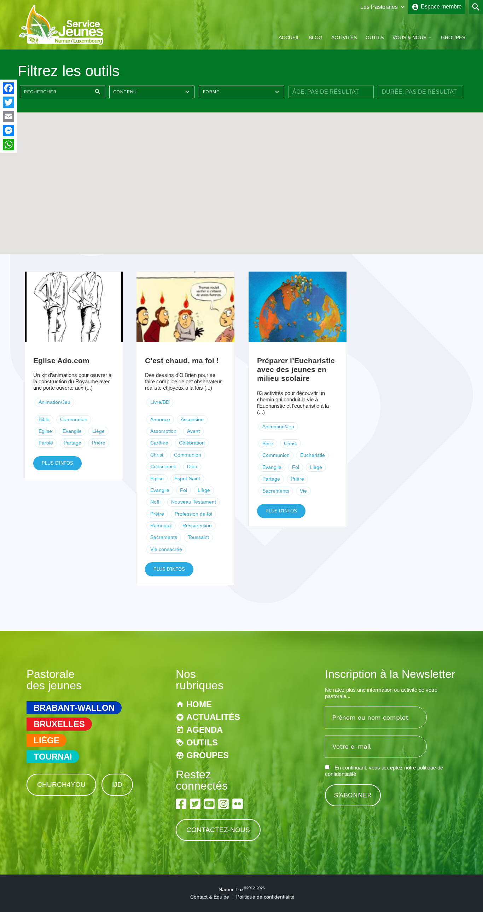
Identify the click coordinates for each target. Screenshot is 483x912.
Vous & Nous (409, 37)
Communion (73, 419)
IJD (117, 784)
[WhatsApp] (8, 145)
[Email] (8, 116)
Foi (183, 490)
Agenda (204, 729)
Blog (315, 37)
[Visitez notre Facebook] (181, 803)
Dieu (192, 466)
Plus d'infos (57, 463)
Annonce (160, 419)
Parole (46, 443)
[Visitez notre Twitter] (195, 803)
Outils (375, 37)
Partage (72, 443)
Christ (156, 455)
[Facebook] (8, 88)
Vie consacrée (166, 549)
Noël (155, 502)
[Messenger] (8, 130)
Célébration (192, 443)
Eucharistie (312, 455)
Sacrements (163, 537)
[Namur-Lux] (61, 43)
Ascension (192, 419)
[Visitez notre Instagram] (223, 803)
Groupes (453, 37)
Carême (159, 443)
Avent (193, 431)
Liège (98, 431)
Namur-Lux (242, 889)
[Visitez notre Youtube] (209, 803)
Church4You (61, 784)
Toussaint (198, 537)
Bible (44, 419)
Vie (303, 491)
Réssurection (197, 525)
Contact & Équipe (209, 897)
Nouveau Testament (193, 502)
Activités (344, 37)
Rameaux (161, 525)
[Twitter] (8, 102)
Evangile (72, 431)
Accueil (289, 37)
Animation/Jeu (54, 402)
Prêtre (157, 514)
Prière (98, 443)
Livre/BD (159, 402)
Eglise (45, 431)
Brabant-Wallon (74, 708)
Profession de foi (193, 514)
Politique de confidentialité (265, 897)
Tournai (53, 756)
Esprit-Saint (187, 478)
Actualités (213, 717)
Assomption (163, 431)
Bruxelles (59, 724)
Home (199, 704)
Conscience (163, 466)
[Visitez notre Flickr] (237, 803)
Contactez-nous (218, 829)
